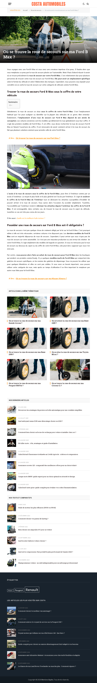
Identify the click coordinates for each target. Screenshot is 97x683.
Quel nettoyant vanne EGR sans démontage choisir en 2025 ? (40, 421)
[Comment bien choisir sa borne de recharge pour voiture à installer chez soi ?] (11, 432)
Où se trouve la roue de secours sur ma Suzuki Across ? (25, 322)
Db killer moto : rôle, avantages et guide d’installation (37, 443)
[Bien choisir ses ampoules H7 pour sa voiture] (11, 529)
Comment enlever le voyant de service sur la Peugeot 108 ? (40, 622)
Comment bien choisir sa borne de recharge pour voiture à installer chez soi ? (47, 432)
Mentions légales (47, 679)
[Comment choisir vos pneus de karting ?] (11, 518)
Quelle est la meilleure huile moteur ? (31, 218)
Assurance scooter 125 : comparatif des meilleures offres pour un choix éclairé (47, 465)
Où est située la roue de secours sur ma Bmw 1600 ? (70, 322)
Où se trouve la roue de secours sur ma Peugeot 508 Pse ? (25, 384)
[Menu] (9, 4)
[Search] (87, 4)
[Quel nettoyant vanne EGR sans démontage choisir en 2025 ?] (11, 421)
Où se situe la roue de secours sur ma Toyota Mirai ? (70, 353)
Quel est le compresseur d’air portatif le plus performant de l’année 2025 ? (45, 552)
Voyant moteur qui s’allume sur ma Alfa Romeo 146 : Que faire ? (41, 633)
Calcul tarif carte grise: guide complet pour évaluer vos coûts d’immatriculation (47, 488)
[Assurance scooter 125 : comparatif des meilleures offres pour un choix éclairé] (11, 465)
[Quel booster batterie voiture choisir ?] (11, 540)
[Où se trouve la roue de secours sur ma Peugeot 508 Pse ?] (27, 369)
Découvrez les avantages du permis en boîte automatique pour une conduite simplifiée (50, 410)
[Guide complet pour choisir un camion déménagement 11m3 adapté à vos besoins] (11, 644)
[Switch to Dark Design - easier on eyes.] (83, 4)
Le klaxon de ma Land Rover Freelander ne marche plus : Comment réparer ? (47, 666)
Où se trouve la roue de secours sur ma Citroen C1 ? (68, 384)
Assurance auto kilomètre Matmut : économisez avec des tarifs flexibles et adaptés (49, 655)
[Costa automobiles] (48, 4)
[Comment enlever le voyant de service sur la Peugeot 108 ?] (11, 622)
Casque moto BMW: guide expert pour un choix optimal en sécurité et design (46, 476)
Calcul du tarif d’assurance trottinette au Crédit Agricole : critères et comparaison (48, 454)
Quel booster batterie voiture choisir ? (32, 541)
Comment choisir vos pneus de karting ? (33, 519)
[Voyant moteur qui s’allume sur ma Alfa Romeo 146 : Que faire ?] (11, 633)
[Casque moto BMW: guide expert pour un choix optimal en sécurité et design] (11, 476)
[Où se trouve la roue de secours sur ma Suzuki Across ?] (27, 307)
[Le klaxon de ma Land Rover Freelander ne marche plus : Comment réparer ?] (11, 666)
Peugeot (19, 590)
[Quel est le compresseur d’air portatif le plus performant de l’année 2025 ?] (11, 551)
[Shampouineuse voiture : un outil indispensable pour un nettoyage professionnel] (11, 562)
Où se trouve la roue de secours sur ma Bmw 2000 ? (27, 353)
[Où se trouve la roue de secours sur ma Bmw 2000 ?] (27, 338)
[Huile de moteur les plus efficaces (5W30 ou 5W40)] (11, 507)
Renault (32, 589)
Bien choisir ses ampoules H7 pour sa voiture (35, 530)
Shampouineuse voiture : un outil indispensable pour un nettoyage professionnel (48, 563)
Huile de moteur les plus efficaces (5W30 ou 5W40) (37, 508)
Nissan (10, 590)
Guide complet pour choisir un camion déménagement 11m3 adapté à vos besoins (48, 644)
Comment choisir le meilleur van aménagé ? (34, 611)
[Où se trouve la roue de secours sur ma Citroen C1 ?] (70, 369)
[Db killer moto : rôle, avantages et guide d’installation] (11, 443)
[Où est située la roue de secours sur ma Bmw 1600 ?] (70, 307)
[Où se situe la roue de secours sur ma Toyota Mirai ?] (70, 338)
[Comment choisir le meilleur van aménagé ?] (11, 610)
